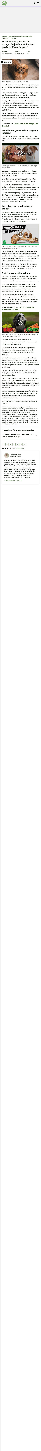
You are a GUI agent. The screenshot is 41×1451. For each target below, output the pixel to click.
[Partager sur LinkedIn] (24, 444)
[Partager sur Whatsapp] (21, 444)
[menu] (37, 3)
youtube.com (11, 166)
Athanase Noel (7, 54)
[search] (34, 3)
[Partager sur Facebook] (6, 444)
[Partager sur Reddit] (14, 444)
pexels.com (11, 81)
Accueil (4, 36)
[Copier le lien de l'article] (3, 444)
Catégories (13, 36)
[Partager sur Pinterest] (17, 444)
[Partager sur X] (10, 444)
